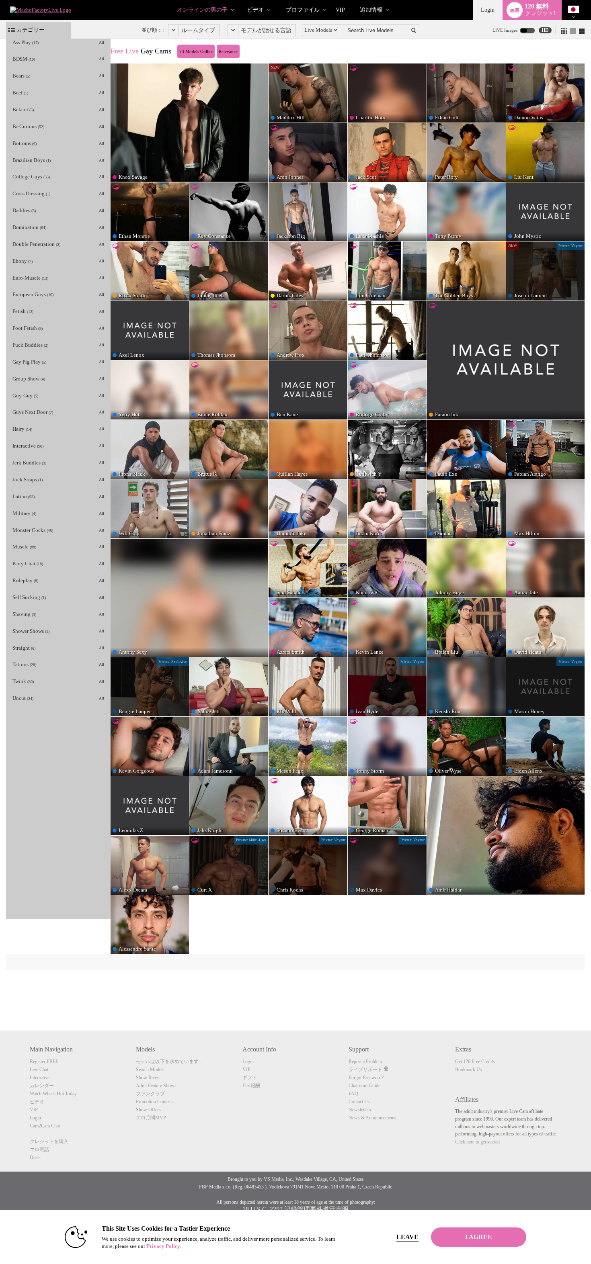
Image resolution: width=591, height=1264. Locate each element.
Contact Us (359, 1101)
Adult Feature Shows (156, 1085)
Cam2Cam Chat (45, 1126)
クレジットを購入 (49, 1141)
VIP (340, 10)
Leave (407, 1236)
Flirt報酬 (251, 1085)
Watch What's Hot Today (53, 1093)
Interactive (39, 1077)
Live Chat (39, 1069)
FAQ (353, 1093)
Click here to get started (477, 1142)
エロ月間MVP (151, 1118)
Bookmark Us (468, 1069)
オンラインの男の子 (202, 10)
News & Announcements (372, 1118)
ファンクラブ (150, 1093)
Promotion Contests (155, 1101)
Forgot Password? (366, 1077)
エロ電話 (39, 1149)
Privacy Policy (163, 1246)
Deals (35, 1157)
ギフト (249, 1077)
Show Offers (148, 1110)
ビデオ (255, 10)
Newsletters (360, 1110)
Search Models (150, 1069)
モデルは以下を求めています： (169, 1061)
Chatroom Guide (364, 1085)
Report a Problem (365, 1061)
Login (488, 10)
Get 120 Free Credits (475, 1061)
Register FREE (44, 1061)
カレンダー (42, 1085)
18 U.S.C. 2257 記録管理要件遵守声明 (295, 1209)
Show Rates (147, 1077)
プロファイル (303, 10)
